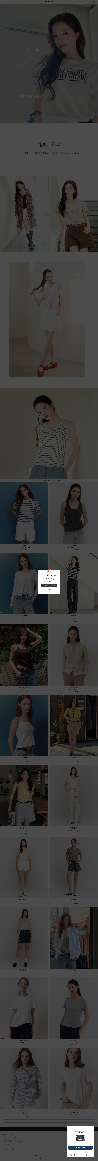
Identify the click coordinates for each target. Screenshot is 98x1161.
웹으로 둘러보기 (49, 589)
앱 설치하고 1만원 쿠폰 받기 (49, 586)
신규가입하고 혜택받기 (80, 1148)
